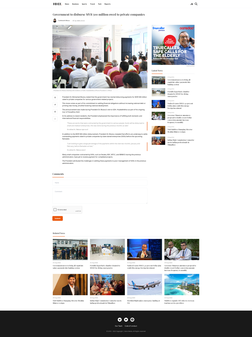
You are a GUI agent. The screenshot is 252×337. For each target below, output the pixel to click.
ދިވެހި (192, 4)
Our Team (118, 326)
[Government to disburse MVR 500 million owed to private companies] (55, 97)
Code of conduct (131, 326)
